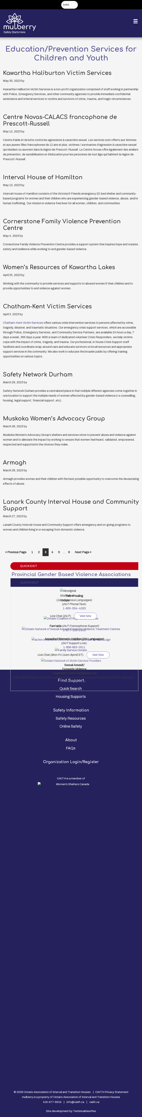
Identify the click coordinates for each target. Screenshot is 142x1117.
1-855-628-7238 (74, 681)
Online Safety (71, 726)
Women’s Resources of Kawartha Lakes (59, 267)
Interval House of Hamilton (42, 177)
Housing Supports (71, 696)
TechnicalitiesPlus (84, 1111)
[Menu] (135, 21)
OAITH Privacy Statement (112, 1092)
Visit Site (85, 616)
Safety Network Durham (37, 375)
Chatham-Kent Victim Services (47, 307)
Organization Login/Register (71, 762)
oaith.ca (94, 1102)
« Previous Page (15, 553)
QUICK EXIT (28, 566)
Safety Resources (71, 718)
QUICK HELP (29, 582)
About (71, 740)
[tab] (74, 582)
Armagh (14, 463)
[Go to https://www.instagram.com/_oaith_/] (71, 1076)
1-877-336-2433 (74, 630)
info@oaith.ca (75, 1102)
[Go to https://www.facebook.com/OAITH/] (71, 1080)
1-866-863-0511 (74, 647)
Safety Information (71, 710)
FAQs (70, 748)
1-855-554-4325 (74, 608)
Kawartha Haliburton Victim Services (57, 73)
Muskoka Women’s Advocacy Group (54, 419)
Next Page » (83, 553)
